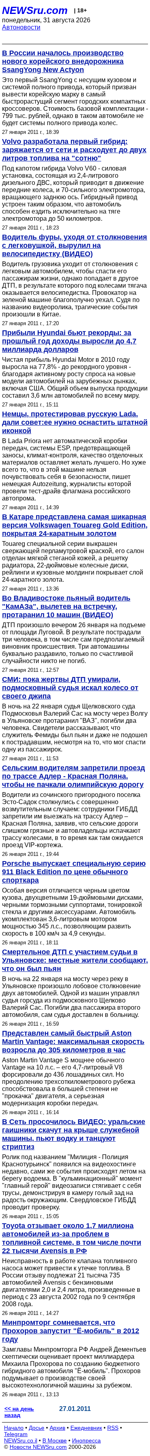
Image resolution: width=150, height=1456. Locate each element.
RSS (112, 1428)
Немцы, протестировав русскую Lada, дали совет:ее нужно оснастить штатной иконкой (75, 422)
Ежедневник (86, 1428)
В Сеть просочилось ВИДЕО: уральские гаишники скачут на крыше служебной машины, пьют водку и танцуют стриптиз (73, 1134)
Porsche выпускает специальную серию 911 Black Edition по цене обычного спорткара (74, 871)
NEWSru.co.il (20, 1440)
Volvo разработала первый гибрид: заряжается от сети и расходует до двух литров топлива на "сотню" (74, 149)
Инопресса (86, 1440)
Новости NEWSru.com (38, 1447)
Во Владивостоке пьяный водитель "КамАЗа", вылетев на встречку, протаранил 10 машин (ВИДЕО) (66, 606)
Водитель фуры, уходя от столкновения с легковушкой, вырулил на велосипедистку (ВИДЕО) (74, 245)
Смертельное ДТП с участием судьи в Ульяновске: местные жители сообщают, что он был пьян (75, 960)
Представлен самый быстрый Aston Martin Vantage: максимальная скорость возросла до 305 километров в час (73, 1041)
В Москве (54, 1440)
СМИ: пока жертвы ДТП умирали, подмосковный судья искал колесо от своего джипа (70, 687)
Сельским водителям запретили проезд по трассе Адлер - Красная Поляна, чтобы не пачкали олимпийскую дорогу (73, 776)
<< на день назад (19, 1411)
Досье (36, 1428)
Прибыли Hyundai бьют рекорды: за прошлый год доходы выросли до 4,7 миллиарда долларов (69, 341)
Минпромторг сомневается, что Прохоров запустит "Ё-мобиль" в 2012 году (70, 1331)
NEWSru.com (35, 10)
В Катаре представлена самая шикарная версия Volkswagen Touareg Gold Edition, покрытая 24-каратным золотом (75, 525)
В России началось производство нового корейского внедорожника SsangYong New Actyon (63, 61)
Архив (57, 1428)
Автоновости (21, 27)
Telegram (16, 1434)
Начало (14, 1428)
